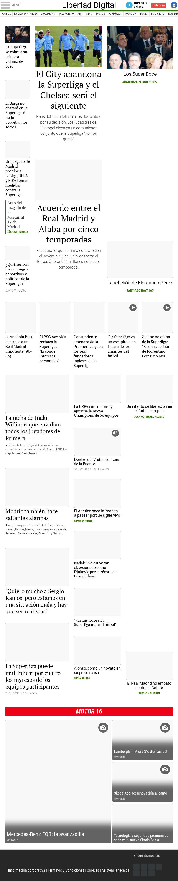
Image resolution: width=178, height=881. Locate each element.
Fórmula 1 (115, 13)
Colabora (158, 5)
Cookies (93, 870)
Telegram (144, 873)
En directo (158, 13)
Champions (48, 13)
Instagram (151, 867)
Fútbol (6, 13)
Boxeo (144, 13)
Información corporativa (26, 870)
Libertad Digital (89, 5)
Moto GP (130, 13)
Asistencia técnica (115, 870)
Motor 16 (89, 711)
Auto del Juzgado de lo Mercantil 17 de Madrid (17, 217)
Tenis (89, 13)
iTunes (151, 873)
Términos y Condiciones (66, 870)
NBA (79, 13)
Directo (140, 5)
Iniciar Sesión (174, 5)
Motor (100, 13)
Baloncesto (66, 13)
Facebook (137, 867)
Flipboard (137, 873)
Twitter (144, 867)
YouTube (159, 867)
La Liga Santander (25, 13)
